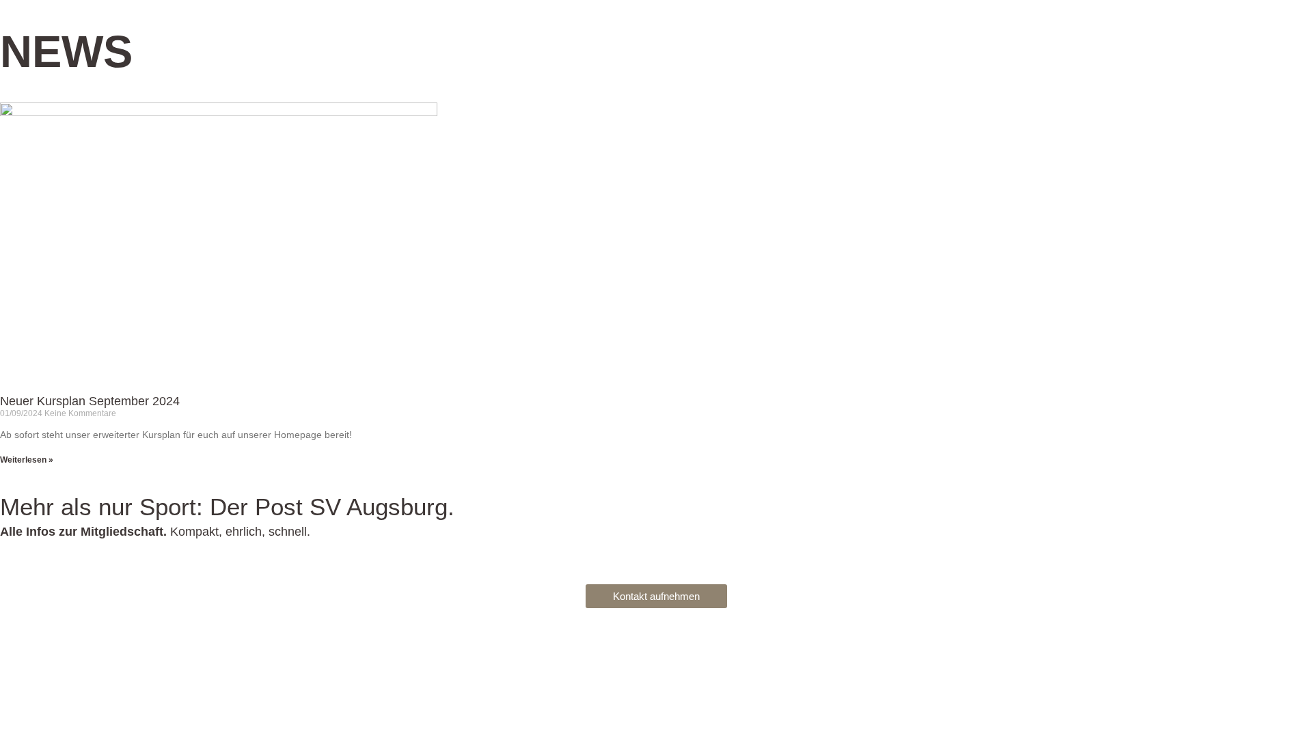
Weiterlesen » (26, 460)
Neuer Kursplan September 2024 (90, 401)
